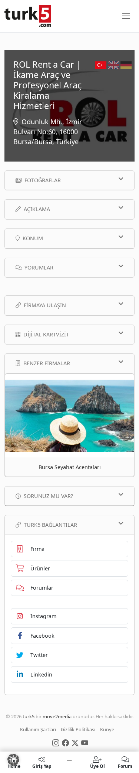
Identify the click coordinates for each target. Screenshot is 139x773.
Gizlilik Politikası (78, 729)
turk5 (28, 716)
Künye (107, 729)
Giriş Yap (42, 766)
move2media (57, 716)
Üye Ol (97, 766)
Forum (125, 766)
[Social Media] (55, 742)
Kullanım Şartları (38, 729)
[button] (13, 759)
